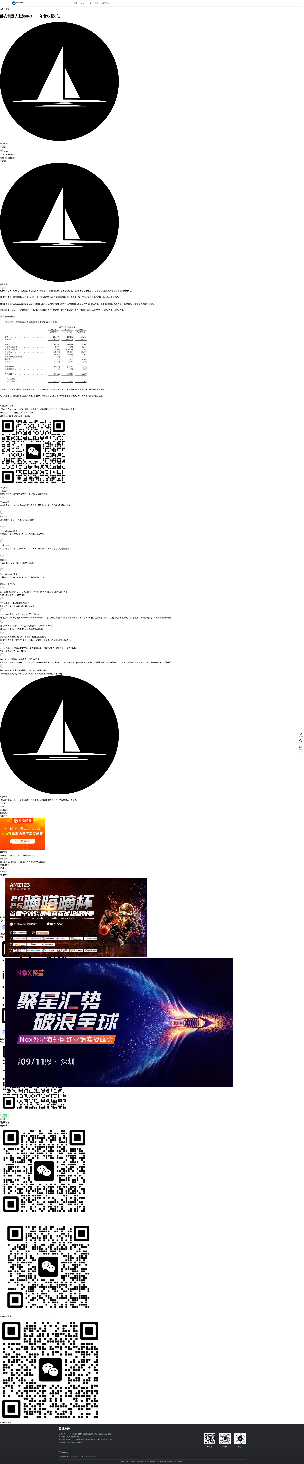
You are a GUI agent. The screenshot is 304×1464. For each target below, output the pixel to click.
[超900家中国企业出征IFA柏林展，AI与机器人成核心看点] (152, 666)
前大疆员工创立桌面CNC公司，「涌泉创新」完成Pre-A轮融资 (26, 626)
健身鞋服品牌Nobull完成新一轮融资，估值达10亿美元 (23, 637)
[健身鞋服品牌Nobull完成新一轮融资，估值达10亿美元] (152, 632)
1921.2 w (4, 813)
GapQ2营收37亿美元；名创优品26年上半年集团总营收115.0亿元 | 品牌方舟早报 (34, 592)
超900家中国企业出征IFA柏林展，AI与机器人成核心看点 (24, 670)
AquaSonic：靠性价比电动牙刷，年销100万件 (19, 659)
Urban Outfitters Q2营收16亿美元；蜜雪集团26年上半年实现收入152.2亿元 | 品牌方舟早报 (38, 648)
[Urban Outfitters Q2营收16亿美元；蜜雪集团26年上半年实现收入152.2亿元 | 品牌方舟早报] (152, 644)
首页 (76, 3)
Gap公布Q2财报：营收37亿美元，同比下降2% (19, 614)
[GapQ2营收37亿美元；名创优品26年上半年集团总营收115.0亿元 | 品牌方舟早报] (152, 588)
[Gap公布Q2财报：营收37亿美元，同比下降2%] (152, 610)
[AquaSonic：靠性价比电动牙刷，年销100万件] (152, 655)
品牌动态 (4, 406)
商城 (89, 3)
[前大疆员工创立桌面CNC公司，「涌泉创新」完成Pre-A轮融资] (152, 621)
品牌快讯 (11, 406)
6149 (2, 807)
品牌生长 (105, 3)
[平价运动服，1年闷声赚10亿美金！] (152, 599)
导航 (96, 3)
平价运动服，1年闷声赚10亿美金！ (15, 603)
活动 (83, 3)
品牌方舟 (4, 144)
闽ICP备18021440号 (88, 1457)
